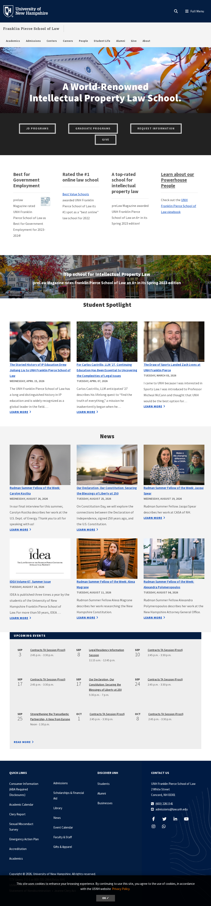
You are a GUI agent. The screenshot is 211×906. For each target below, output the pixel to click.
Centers (52, 41)
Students (103, 784)
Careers (68, 41)
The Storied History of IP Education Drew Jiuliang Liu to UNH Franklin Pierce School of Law (40, 370)
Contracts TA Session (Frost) (47, 650)
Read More (22, 742)
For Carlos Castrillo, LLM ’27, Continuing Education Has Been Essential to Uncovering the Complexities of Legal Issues (107, 370)
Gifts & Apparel (62, 847)
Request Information (156, 128)
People (83, 41)
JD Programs (37, 128)
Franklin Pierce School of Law (31, 28)
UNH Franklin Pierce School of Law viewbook (178, 206)
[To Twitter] (166, 819)
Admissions (33, 41)
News (57, 818)
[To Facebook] (155, 819)
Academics (13, 41)
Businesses (105, 803)
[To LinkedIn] (177, 819)
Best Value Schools (75, 194)
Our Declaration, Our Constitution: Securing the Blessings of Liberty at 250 (105, 684)
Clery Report (17, 814)
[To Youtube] (188, 819)
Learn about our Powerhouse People (177, 180)
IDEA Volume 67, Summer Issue (30, 582)
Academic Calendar (21, 804)
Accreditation (18, 849)
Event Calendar (63, 827)
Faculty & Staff (62, 837)
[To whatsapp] (163, 826)
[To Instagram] (155, 826)
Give (134, 41)
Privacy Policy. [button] (121, 889)
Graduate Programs (93, 128)
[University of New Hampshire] (29, 11)
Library (57, 808)
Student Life (102, 41)
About (146, 41)
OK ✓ (105, 898)
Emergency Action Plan (24, 839)
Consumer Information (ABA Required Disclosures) (23, 789)
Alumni (120, 41)
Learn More (19, 412)
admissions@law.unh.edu (172, 809)
